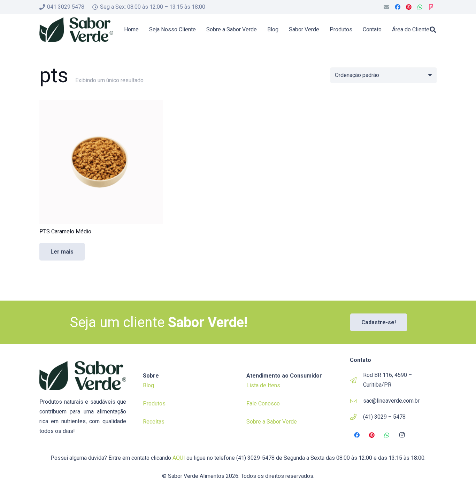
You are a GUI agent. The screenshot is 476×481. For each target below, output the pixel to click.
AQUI (178, 458)
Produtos (154, 403)
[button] (433, 29)
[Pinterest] (408, 7)
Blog (148, 385)
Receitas (153, 421)
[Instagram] (402, 435)
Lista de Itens (263, 385)
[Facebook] (397, 7)
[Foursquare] (431, 7)
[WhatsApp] (419, 7)
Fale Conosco (263, 403)
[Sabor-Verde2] (76, 29)
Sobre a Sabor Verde (271, 421)
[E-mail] (386, 7)
